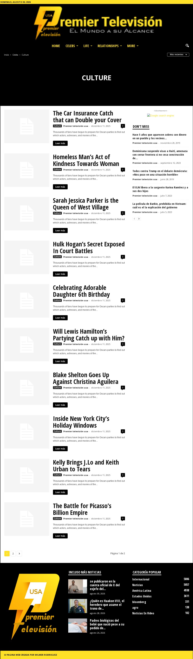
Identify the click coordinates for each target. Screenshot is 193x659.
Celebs (70, 46)
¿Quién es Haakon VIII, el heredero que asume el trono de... (107, 605)
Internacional (140, 579)
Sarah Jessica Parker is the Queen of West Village (86, 203)
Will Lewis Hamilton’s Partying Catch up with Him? (88, 334)
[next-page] (139, 219)
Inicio (6, 55)
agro (135, 607)
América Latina (141, 591)
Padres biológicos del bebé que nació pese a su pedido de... (107, 624)
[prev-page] (134, 219)
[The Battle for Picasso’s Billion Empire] (26, 519)
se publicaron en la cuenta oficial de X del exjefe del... (105, 585)
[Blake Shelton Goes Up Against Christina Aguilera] (26, 388)
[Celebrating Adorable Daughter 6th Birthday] (26, 301)
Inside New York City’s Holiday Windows (81, 422)
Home (56, 46)
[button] (187, 46)
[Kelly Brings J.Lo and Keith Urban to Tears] (26, 475)
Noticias (137, 585)
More (131, 46)
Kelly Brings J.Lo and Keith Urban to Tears (86, 465)
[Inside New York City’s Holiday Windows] (26, 432)
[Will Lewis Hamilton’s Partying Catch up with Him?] (26, 344)
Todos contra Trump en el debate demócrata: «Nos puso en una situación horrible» (159, 172)
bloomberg (139, 602)
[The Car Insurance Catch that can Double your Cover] (26, 126)
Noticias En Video (143, 613)
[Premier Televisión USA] (96, 23)
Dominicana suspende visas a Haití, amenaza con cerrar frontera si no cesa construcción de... (160, 154)
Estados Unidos (142, 596)
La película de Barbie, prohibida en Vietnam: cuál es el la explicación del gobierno (159, 205)
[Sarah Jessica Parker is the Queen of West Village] (26, 213)
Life (86, 46)
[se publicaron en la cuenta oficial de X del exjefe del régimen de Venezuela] (77, 586)
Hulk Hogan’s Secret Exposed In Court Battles (89, 247)
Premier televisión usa (75, 126)
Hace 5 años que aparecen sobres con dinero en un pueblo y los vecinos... (159, 136)
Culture (57, 126)
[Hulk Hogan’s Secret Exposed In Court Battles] (26, 257)
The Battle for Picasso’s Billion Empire (82, 509)
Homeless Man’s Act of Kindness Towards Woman (86, 160)
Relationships (108, 46)
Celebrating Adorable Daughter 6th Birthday (81, 291)
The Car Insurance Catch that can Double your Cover (87, 116)
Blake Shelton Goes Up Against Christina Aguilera (85, 378)
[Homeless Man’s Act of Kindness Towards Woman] (26, 170)
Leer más (60, 143)
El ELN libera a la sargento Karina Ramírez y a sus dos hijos (160, 189)
